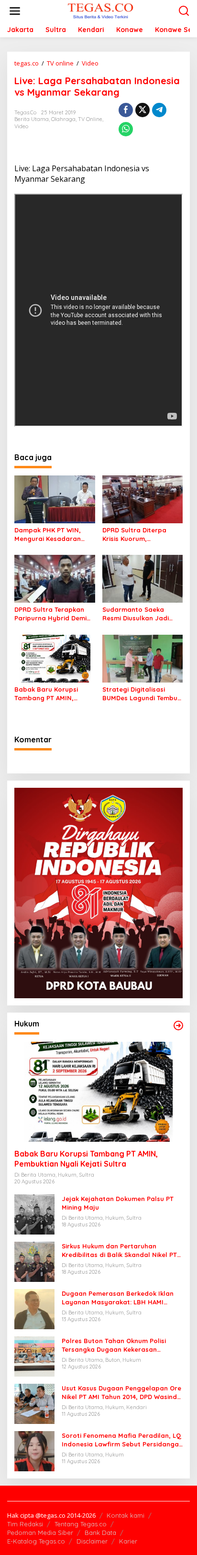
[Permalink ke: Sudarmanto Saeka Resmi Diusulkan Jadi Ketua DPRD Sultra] (142, 578)
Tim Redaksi (25, 1524)
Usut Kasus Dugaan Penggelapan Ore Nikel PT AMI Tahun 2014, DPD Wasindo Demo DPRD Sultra (121, 1392)
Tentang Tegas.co (81, 1524)
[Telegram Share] (159, 110)
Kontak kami (125, 1515)
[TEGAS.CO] (100, 10)
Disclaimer (92, 1541)
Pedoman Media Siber (40, 1532)
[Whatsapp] (126, 129)
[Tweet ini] (142, 110)
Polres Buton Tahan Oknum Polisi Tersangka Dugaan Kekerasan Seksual (114, 1345)
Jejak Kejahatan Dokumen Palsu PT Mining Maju (118, 1203)
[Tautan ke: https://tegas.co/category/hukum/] (178, 1025)
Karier (128, 1541)
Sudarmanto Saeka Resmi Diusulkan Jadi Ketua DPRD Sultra (135, 614)
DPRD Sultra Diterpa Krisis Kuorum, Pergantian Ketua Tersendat (134, 534)
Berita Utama (31, 119)
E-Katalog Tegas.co (36, 1541)
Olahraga (63, 119)
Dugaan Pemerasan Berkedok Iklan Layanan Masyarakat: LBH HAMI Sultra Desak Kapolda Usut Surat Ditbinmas (118, 1298)
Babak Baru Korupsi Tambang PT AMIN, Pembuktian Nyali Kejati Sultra (52, 693)
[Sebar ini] (126, 110)
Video (21, 126)
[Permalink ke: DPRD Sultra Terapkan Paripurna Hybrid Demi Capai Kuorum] (54, 578)
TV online (90, 119)
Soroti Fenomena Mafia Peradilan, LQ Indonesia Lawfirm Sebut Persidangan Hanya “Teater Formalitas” (122, 1440)
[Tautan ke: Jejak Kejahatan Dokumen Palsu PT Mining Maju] (34, 1213)
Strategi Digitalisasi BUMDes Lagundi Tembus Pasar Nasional (141, 693)
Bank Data (100, 1532)
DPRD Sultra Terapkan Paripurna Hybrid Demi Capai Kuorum (50, 614)
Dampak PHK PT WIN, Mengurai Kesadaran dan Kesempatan (47, 534)
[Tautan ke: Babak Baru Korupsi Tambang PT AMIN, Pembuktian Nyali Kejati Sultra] (98, 1092)
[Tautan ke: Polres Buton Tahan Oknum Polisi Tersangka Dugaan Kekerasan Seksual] (34, 1355)
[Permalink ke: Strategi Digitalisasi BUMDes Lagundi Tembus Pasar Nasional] (142, 657)
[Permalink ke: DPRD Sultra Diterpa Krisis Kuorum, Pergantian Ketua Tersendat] (142, 498)
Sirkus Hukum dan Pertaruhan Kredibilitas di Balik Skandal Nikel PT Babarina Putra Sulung (119, 1250)
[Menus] (14, 11)
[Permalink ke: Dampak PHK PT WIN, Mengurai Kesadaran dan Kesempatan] (54, 498)
